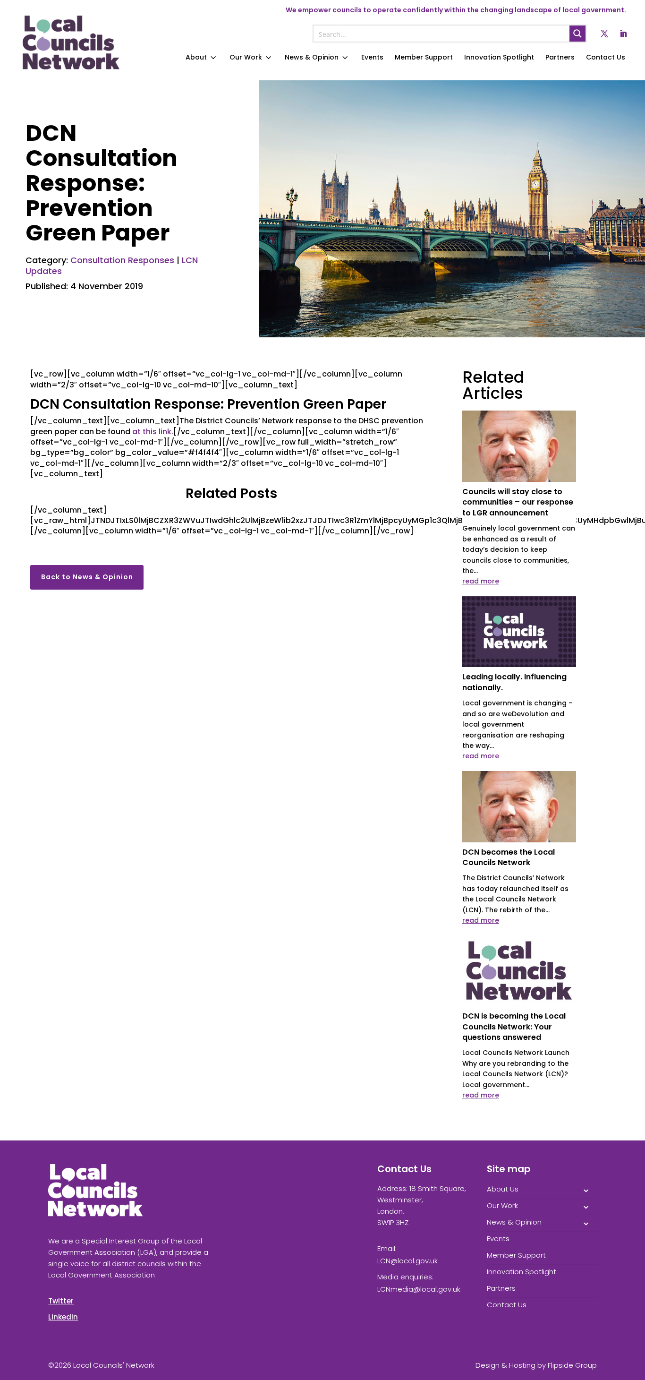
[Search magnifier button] (577, 34)
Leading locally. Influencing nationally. (514, 682)
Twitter (61, 1301)
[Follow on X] (604, 33)
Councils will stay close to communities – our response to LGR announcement (517, 502)
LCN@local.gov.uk (407, 1261)
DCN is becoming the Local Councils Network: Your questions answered (514, 1027)
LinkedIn (63, 1317)
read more (480, 581)
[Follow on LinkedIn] (623, 33)
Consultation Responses (122, 260)
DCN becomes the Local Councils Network (508, 857)
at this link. (152, 431)
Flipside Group (572, 1365)
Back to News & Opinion (87, 577)
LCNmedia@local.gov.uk (418, 1289)
